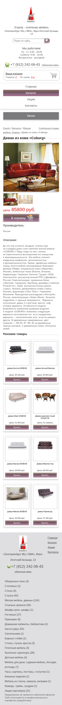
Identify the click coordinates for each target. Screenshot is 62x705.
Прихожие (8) (13, 619)
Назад (8, 165)
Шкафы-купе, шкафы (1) (19, 610)
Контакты (31, 105)
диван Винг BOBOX (17, 416)
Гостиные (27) (13, 614)
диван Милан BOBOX (17, 511)
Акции (31, 99)
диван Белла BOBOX (17, 368)
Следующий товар (49, 128)
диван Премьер (45, 511)
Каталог (31, 93)
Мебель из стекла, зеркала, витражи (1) (28, 681)
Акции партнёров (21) (17, 690)
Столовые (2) (13, 586)
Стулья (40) (11, 595)
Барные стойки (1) (15, 638)
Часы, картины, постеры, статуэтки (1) (27, 671)
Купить (17, 379)
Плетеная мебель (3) (17, 648)
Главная (31, 86)
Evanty (6, 128)
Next (55, 197)
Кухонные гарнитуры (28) (19, 652)
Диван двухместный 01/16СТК (45, 417)
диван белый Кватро (45, 368)
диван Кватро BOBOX (17, 464)
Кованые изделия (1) (17, 676)
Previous (9, 197)
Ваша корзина (14, 73)
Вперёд (54, 165)
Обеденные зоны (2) (17, 581)
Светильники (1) (14, 633)
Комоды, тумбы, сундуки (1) (21, 686)
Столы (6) (10, 590)
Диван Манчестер (45, 464)
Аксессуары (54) (14, 629)
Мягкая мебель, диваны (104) (22, 600)
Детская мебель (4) (16, 657)
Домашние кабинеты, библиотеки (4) (26, 624)
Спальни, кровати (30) (18, 605)
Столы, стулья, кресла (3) (20, 643)
